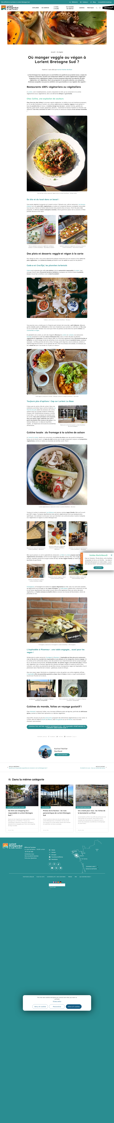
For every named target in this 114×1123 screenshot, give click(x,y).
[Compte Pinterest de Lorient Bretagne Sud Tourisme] (60, 868)
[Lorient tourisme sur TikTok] (58, 864)
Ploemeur (56, 657)
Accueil (53, 52)
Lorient (30, 92)
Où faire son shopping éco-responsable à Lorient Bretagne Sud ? (20, 813)
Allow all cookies (74, 1007)
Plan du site (40, 876)
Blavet (50, 719)
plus (74, 736)
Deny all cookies (40, 1007)
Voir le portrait (62, 754)
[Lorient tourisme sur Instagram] (54, 864)
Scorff (44, 719)
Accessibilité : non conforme (56, 876)
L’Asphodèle (30, 674)
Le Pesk (62, 555)
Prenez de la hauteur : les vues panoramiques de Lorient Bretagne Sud (56, 813)
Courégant (49, 657)
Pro (76, 876)
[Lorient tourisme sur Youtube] (52, 868)
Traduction (55, 889)
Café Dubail (64, 588)
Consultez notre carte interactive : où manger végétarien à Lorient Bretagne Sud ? (57, 727)
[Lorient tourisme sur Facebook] (50, 864)
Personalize (57, 1007)
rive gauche (59, 719)
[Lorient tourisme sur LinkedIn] (56, 868)
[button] (111, 555)
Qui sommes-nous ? (85, 876)
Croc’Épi (29, 336)
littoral (70, 719)
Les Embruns (50, 512)
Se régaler (60, 52)
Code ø (29, 270)
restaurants (48, 718)
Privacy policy (57, 1001)
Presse (70, 876)
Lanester (71, 335)
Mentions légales (28, 876)
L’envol (30, 437)
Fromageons (30, 586)
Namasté (32, 711)
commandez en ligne (33, 330)
